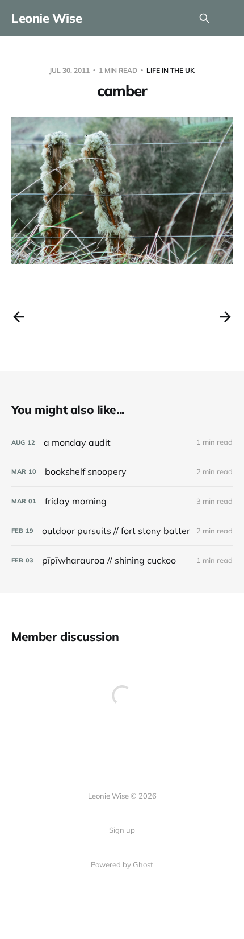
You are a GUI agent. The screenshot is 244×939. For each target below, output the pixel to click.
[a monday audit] (122, 442)
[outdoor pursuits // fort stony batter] (122, 530)
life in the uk (170, 70)
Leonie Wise (46, 18)
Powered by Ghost (122, 864)
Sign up (122, 829)
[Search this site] (204, 18)
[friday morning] (122, 501)
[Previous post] (18, 316)
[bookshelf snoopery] (122, 471)
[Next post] (225, 316)
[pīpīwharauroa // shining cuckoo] (122, 560)
